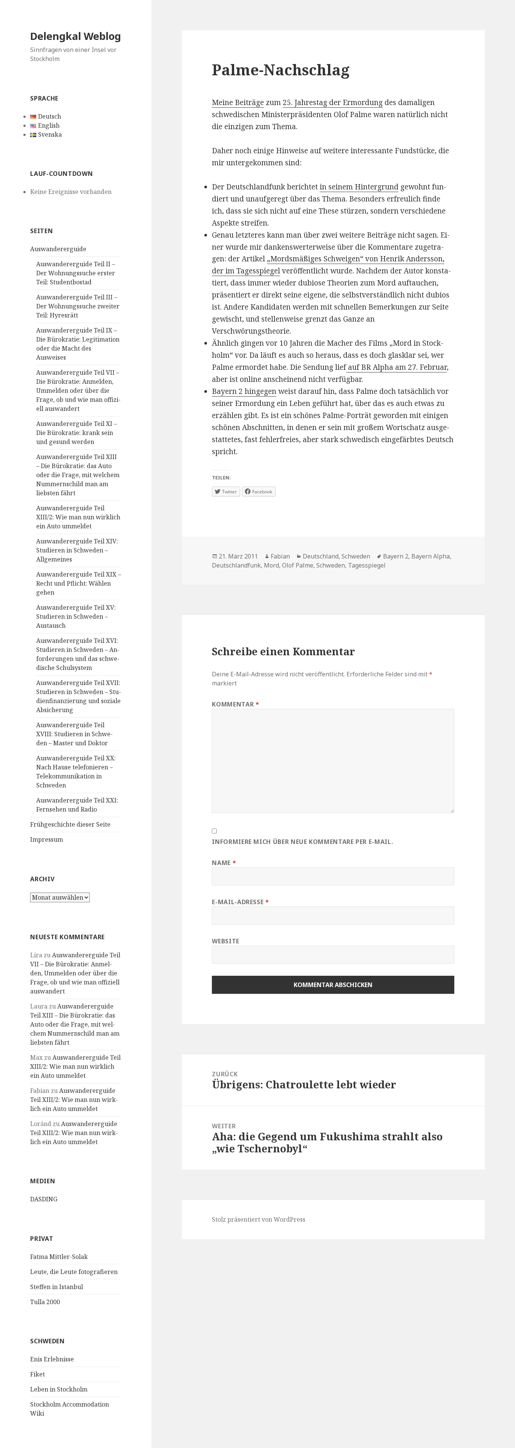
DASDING (43, 1199)
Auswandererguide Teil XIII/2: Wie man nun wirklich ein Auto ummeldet (78, 517)
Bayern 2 (395, 556)
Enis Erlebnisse (52, 1359)
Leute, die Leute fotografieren (74, 1272)
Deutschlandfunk (236, 565)
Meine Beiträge (238, 102)
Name (224, 863)
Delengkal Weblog (75, 36)
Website (225, 941)
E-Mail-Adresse (240, 902)
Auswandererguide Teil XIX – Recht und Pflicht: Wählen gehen (78, 583)
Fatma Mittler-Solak (59, 1257)
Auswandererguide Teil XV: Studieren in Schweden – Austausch (76, 616)
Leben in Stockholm (58, 1389)
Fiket (37, 1374)
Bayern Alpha (430, 556)
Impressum (46, 839)
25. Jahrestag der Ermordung (333, 102)
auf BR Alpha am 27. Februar (396, 367)
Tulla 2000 (45, 1302)
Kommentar (235, 704)
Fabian (280, 556)
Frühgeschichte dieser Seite (70, 824)
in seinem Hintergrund (359, 187)
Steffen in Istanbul (56, 1287)
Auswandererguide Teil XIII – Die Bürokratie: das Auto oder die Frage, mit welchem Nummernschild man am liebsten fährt (78, 475)
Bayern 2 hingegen (244, 391)
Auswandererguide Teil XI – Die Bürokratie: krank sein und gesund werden (76, 433)
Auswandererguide (58, 249)
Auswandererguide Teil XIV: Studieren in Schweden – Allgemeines (77, 550)
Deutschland (321, 556)
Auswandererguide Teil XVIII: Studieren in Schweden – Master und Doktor (74, 734)
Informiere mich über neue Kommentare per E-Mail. (302, 842)
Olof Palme (297, 565)
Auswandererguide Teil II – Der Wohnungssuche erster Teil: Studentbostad (75, 273)
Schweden (356, 556)
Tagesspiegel (367, 565)
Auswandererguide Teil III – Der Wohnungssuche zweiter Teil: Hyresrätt (78, 306)
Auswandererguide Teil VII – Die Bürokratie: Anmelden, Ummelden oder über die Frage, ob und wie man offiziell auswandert (78, 390)
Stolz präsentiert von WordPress (258, 1219)
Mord (271, 565)
